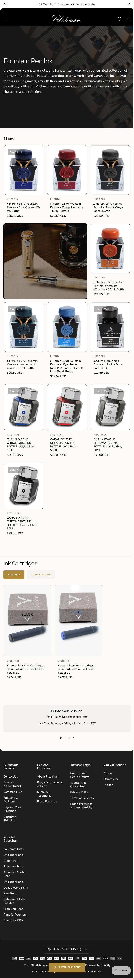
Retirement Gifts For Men (14, 901)
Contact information (91, 971)
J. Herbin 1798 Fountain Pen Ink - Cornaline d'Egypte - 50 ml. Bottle (109, 285)
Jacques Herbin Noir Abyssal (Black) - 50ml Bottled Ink (108, 364)
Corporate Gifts (13, 849)
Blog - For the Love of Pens (45, 784)
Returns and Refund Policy (78, 775)
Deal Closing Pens (15, 887)
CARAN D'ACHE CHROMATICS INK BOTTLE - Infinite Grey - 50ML (108, 444)
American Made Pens (13, 874)
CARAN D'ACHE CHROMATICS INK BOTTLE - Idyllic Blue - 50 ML (21, 444)
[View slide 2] (64, 738)
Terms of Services (80, 798)
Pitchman (13, 434)
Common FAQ (12, 792)
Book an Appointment (12, 784)
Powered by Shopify (96, 965)
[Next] (129, 4)
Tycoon (106, 785)
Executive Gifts (13, 920)
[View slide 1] (59, 738)
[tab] (13, 574)
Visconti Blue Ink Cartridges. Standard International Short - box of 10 (77, 669)
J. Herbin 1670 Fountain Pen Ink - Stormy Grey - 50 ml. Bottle (108, 207)
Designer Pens (13, 855)
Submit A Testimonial (44, 793)
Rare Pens (10, 893)
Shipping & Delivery (10, 799)
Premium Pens (13, 866)
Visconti (13, 661)
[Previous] (5, 4)
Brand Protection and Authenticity (80, 806)
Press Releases (46, 801)
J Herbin (12, 199)
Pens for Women (14, 914)
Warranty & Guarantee (77, 784)
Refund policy (37, 971)
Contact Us (10, 776)
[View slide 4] (72, 738)
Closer (106, 773)
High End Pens (13, 909)
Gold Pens (10, 861)
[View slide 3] (68, 738)
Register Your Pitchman (12, 809)
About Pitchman (47, 776)
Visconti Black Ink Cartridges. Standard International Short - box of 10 (26, 669)
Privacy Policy (78, 792)
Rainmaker (109, 779)
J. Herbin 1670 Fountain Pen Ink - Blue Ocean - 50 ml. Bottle (23, 207)
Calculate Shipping (9, 818)
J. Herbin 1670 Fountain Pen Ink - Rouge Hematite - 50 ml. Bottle (66, 207)
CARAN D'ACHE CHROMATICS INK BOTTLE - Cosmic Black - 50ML (23, 523)
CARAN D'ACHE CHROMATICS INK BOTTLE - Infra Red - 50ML (63, 444)
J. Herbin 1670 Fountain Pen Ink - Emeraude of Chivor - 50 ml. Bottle (22, 364)
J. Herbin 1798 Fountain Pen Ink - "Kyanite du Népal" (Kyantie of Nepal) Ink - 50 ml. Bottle (66, 366)
